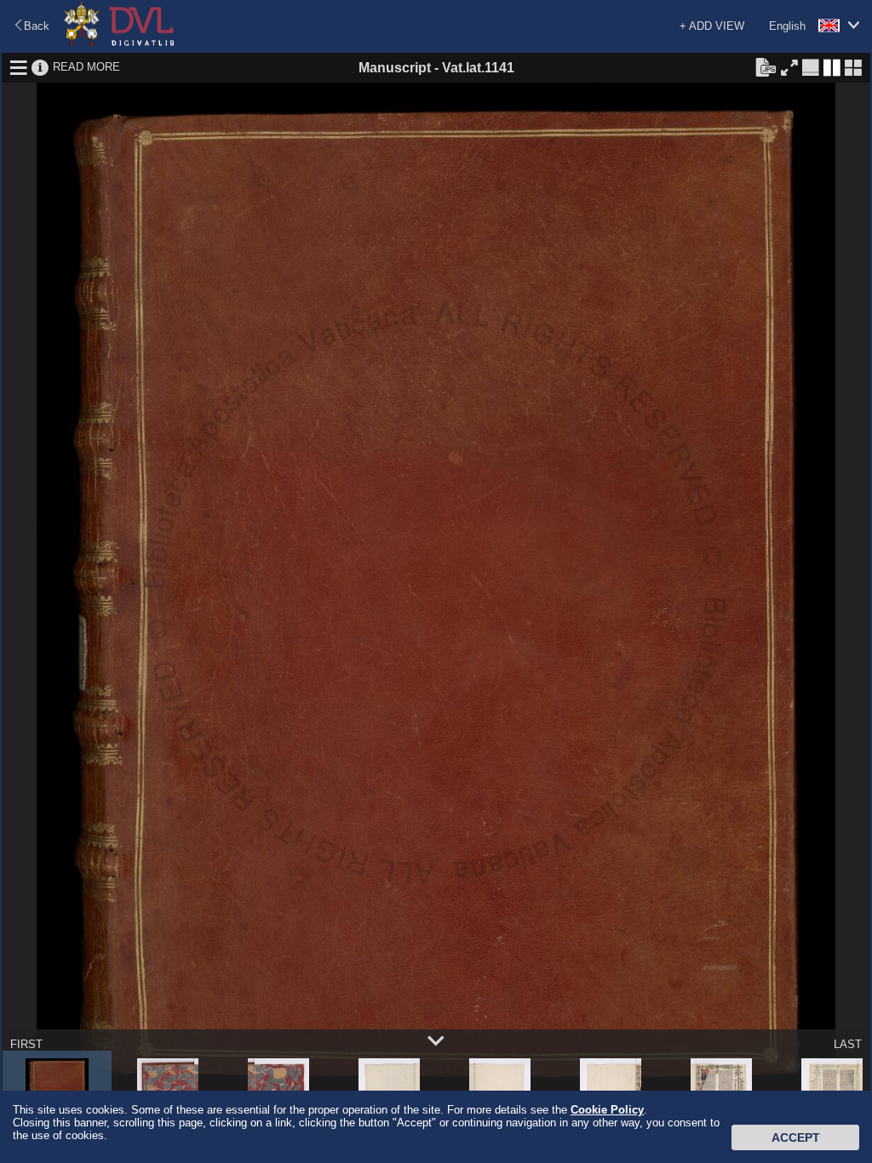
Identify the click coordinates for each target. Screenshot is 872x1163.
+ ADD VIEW (712, 26)
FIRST (26, 1044)
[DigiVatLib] (119, 43)
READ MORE (86, 66)
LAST (848, 1044)
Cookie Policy (607, 1109)
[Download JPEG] (765, 66)
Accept (796, 1137)
